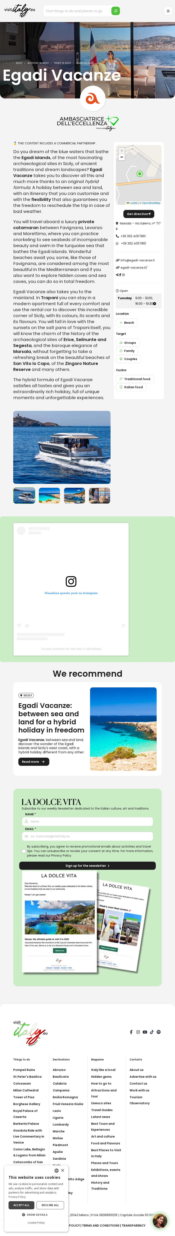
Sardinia (59, 1159)
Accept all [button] (21, 1205)
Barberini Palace (26, 1124)
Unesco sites (101, 1103)
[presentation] (18, 447)
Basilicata (61, 1077)
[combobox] (56, 1171)
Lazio (57, 1111)
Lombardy (61, 1124)
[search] (115, 11)
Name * (30, 814)
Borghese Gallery (26, 1104)
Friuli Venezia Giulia (68, 1104)
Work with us (139, 1090)
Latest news (100, 1117)
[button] (140, 174)
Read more (31, 762)
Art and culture (103, 1136)
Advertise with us (143, 1077)
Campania (61, 1090)
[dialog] (36, 1198)
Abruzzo (59, 1070)
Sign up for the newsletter (86, 866)
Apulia (58, 1152)
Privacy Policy (61, 855)
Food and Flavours (105, 1143)
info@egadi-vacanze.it (138, 260)
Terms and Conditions (101, 1225)
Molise (58, 1138)
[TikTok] (152, 1033)
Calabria (60, 1083)
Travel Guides (102, 1110)
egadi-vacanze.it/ (134, 267)
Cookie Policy (36, 1222)
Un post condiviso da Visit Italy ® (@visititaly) (71, 648)
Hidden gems (101, 1077)
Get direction (137, 214)
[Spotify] (159, 1033)
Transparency (133, 1225)
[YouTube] (145, 1033)
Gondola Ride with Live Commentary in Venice (28, 1136)
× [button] (62, 1170)
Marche (59, 1131)
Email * (30, 829)
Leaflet (133, 203)
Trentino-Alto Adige (68, 1179)
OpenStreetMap (151, 203)
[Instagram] (138, 1033)
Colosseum (22, 1083)
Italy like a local (103, 1070)
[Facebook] (131, 1033)
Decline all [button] (50, 1205)
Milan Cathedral (26, 1090)
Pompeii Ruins (24, 1070)
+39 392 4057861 (133, 236)
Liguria (58, 1118)
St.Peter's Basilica (27, 1077)
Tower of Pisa (23, 1097)
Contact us (138, 1083)
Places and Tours (104, 1163)
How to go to (101, 1083)
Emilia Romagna (65, 1097)
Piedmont (60, 1145)
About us (137, 1070)
